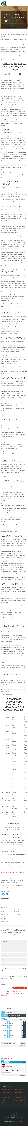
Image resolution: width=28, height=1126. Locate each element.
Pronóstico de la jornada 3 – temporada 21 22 (12, 1092)
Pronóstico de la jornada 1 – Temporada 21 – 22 (13, 1097)
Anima (13, 1121)
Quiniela (8, 25)
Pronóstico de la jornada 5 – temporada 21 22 (12, 1089)
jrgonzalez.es (20, 1117)
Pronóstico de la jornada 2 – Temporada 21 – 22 (13, 1095)
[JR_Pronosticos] (4, 3)
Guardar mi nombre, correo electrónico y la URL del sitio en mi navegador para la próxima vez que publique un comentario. (14, 971)
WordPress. (20, 1121)
